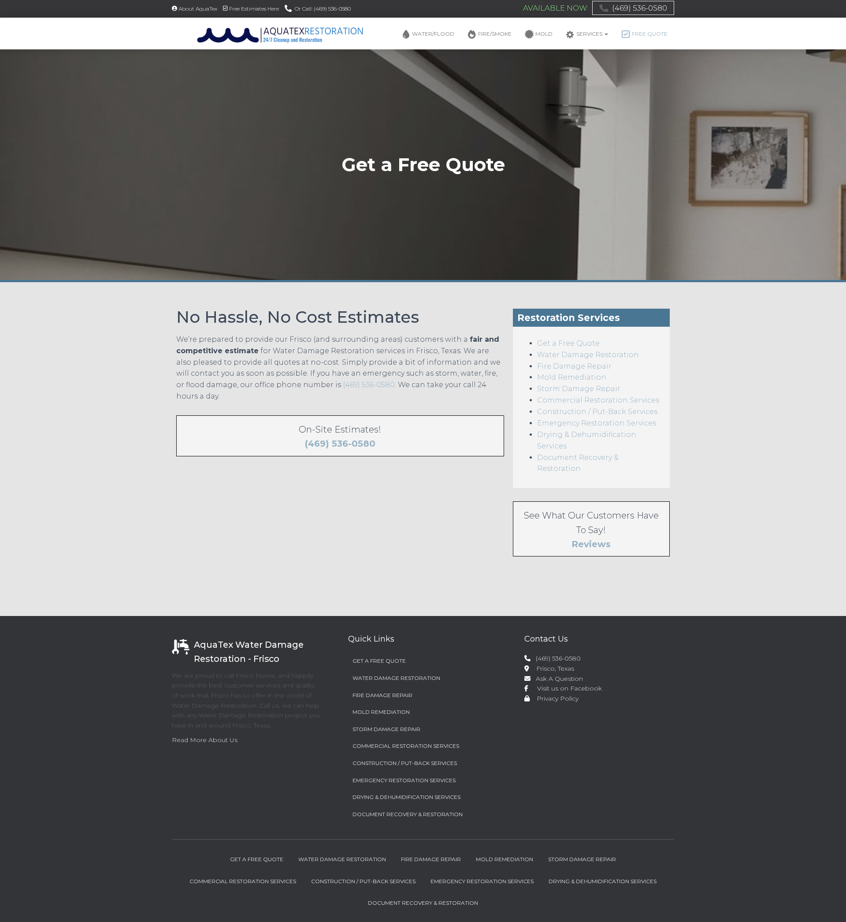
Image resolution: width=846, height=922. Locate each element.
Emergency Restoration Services (596, 423)
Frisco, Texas (551, 668)
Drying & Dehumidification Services (406, 797)
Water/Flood (433, 33)
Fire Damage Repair (574, 366)
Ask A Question (557, 679)
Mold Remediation (571, 377)
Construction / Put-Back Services (597, 411)
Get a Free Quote (568, 343)
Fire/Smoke (495, 33)
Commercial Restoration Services (598, 400)
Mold (544, 33)
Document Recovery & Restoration (407, 814)
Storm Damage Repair (578, 388)
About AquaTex (197, 8)
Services (590, 33)
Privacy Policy (555, 698)
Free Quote (650, 33)
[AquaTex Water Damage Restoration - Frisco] (267, 33)
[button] (606, 33)
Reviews (591, 544)
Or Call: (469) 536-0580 (323, 8)
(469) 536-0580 (639, 8)
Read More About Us (204, 740)
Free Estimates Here (254, 8)
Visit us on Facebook (566, 688)
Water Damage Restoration (588, 355)
